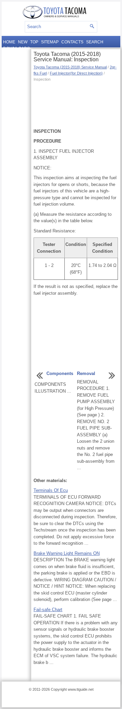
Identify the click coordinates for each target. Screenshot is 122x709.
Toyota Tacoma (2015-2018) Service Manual (70, 67)
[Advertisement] (76, 104)
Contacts (72, 42)
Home (9, 42)
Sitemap (50, 42)
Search (94, 42)
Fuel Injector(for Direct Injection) (76, 73)
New (22, 42)
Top (34, 42)
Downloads (16, 48)
